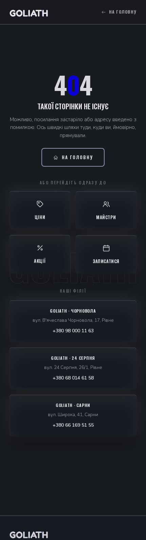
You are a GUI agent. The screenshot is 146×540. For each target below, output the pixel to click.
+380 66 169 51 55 (73, 425)
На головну (123, 12)
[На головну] (29, 533)
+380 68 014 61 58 (73, 378)
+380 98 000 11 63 (73, 331)
